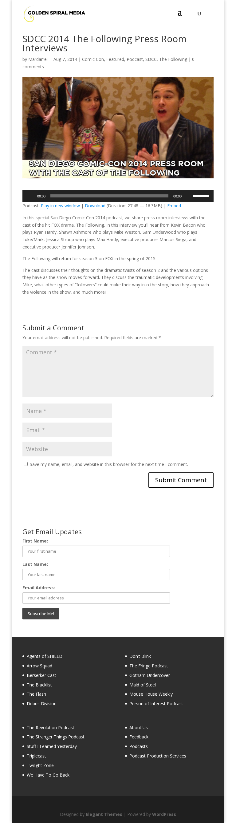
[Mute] (188, 196)
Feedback (138, 737)
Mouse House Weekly (151, 694)
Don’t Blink (140, 656)
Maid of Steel (142, 685)
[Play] (30, 196)
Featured (115, 59)
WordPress (164, 814)
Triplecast (36, 756)
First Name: (35, 541)
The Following (173, 59)
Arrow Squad (39, 666)
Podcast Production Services (157, 756)
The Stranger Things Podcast (56, 737)
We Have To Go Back (48, 775)
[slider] (201, 195)
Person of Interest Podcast (156, 703)
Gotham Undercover (149, 675)
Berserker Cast (41, 675)
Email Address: (38, 587)
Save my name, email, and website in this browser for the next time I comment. (109, 464)
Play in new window (60, 206)
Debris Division (42, 703)
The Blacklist (39, 685)
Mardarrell (38, 59)
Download (95, 206)
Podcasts (138, 746)
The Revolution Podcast (50, 727)
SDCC (151, 59)
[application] (118, 196)
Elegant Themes (104, 814)
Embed (174, 206)
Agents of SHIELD (44, 656)
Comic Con (93, 59)
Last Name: (35, 564)
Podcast (135, 59)
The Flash (36, 694)
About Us (138, 727)
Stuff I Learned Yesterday (52, 746)
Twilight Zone (40, 765)
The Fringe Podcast (148, 666)
